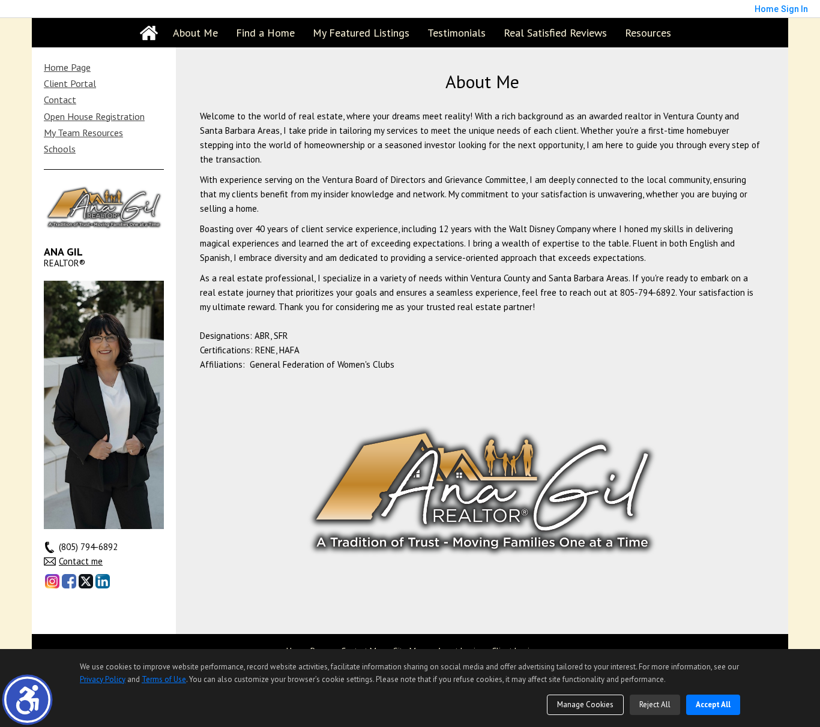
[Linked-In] (102, 581)
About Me (195, 33)
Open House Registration (94, 116)
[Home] (149, 33)
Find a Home (265, 33)
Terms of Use (164, 679)
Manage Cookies (585, 704)
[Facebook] (69, 581)
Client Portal (70, 83)
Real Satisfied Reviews (555, 33)
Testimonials (456, 33)
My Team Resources (83, 133)
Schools (60, 149)
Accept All (713, 704)
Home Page (67, 67)
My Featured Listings (361, 33)
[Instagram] (52, 581)
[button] (27, 700)
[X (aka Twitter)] (86, 581)
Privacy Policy (102, 679)
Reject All (655, 704)
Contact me (81, 561)
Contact (60, 100)
